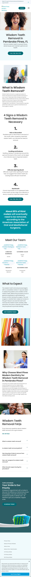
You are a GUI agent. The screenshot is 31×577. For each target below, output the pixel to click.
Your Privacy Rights (15, 574)
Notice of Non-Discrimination (10, 549)
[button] (28, 8)
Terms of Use (7, 546)
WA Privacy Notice (8, 557)
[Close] (29, 561)
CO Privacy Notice (8, 554)
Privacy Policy (7, 541)
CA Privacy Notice (8, 551)
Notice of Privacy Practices (10, 543)
